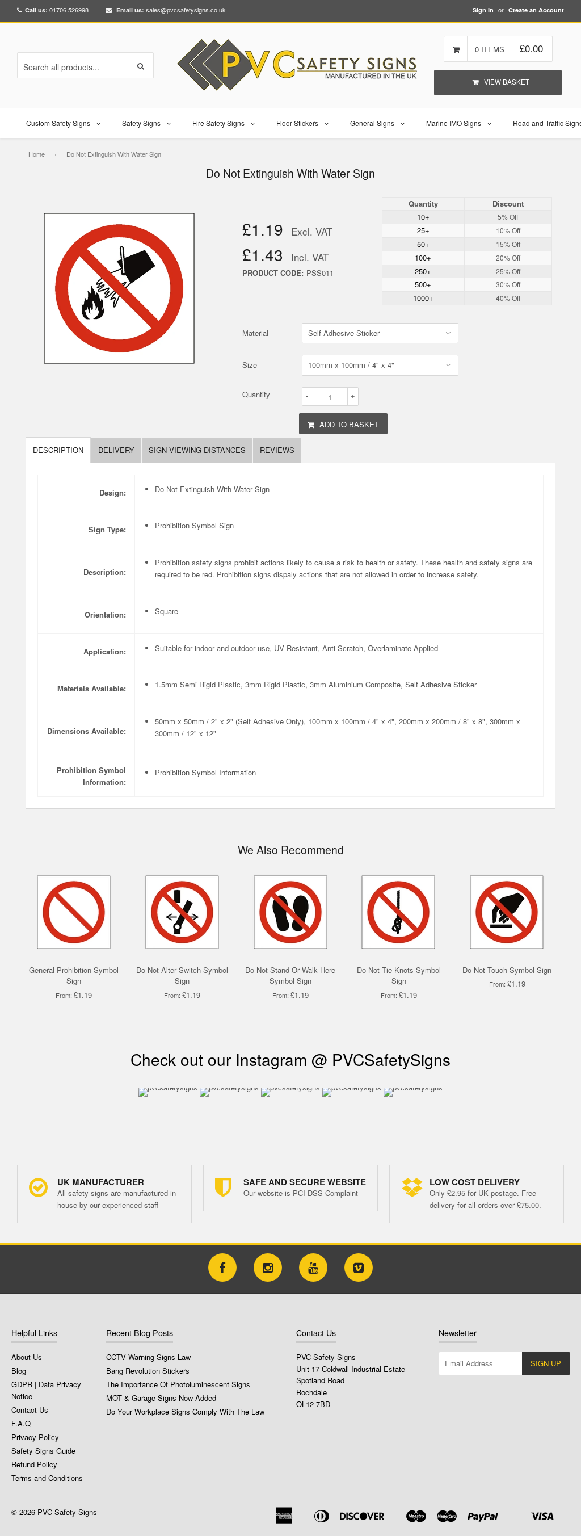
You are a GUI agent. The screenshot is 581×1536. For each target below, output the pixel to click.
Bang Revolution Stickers (148, 1370)
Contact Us (29, 1409)
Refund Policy (34, 1464)
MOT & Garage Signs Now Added (161, 1397)
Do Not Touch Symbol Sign (506, 969)
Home (36, 153)
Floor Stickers (297, 123)
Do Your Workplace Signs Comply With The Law (185, 1411)
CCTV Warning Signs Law (148, 1357)
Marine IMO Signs (453, 123)
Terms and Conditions (47, 1477)
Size (249, 364)
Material (255, 333)
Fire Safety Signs (218, 123)
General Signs (372, 123)
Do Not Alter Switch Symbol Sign (182, 975)
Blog (18, 1370)
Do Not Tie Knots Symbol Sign (399, 975)
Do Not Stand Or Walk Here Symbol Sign (290, 975)
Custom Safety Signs (58, 123)
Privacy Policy (35, 1437)
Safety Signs (141, 123)
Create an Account (536, 10)
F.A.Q (21, 1423)
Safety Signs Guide (43, 1450)
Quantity (256, 394)
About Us (26, 1357)
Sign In (483, 10)
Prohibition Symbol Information (205, 772)
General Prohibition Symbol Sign (74, 975)
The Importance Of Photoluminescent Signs (178, 1384)
